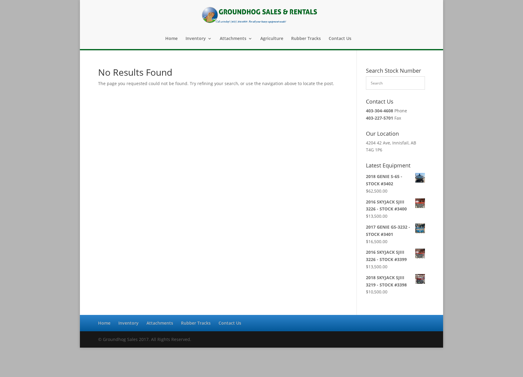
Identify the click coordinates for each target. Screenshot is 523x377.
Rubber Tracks (306, 38)
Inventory (196, 38)
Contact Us (340, 38)
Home (171, 38)
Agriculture (271, 38)
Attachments (233, 38)
